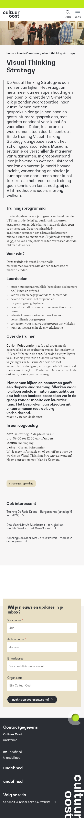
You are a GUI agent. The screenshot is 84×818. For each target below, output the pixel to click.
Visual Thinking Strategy (58, 53)
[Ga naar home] (42, 14)
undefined (15, 752)
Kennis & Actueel (28, 53)
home (10, 53)
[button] (68, 14)
